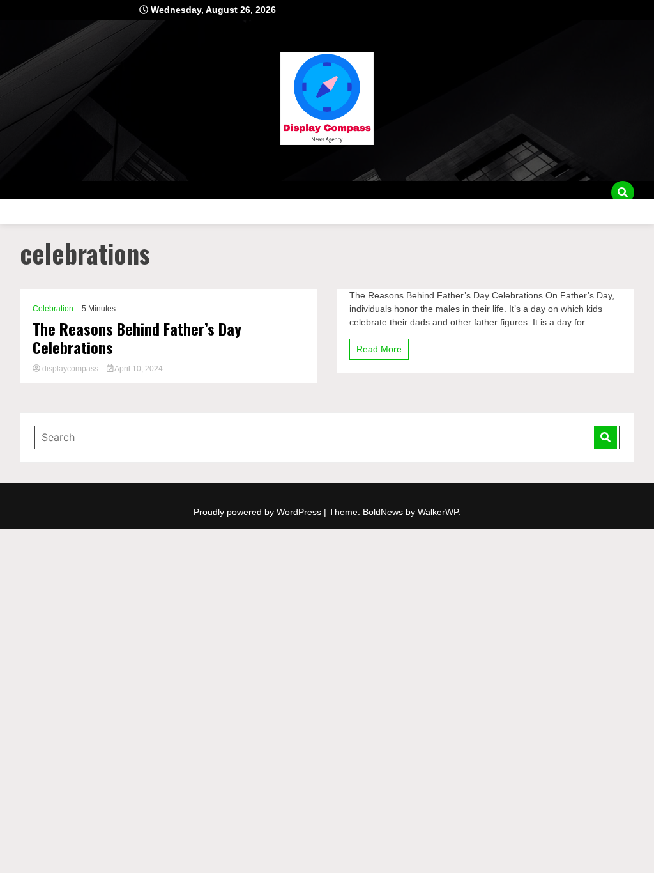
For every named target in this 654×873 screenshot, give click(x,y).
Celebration (53, 308)
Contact (31, 211)
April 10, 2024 (138, 368)
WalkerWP (438, 512)
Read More (379, 349)
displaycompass (70, 368)
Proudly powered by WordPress (259, 512)
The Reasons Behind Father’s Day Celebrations (137, 338)
